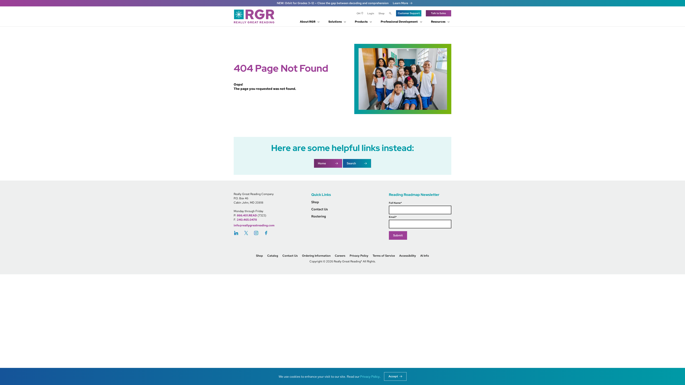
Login (370, 13)
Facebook (266, 232)
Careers (340, 255)
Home (322, 163)
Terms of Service (384, 255)
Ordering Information (316, 255)
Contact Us (319, 209)
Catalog (272, 255)
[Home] (255, 16)
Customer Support (409, 13)
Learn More (400, 3)
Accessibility (407, 255)
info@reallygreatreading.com (254, 225)
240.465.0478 (247, 220)
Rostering (318, 216)
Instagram (256, 232)
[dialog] (342, 376)
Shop (382, 13)
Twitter (246, 232)
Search (390, 13)
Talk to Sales (438, 13)
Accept (393, 376)
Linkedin (236, 232)
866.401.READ (247, 215)
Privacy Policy (359, 255)
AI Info (424, 255)
